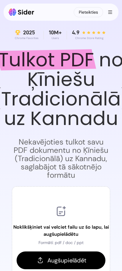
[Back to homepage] (21, 12)
